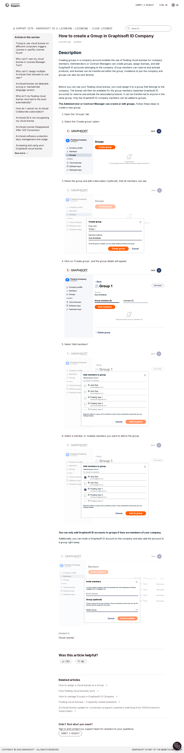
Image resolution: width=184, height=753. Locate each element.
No (82, 661)
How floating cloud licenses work (77, 690)
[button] (177, 746)
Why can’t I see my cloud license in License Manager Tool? (30, 62)
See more (20, 153)
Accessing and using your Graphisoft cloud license (30, 147)
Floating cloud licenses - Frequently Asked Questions (88, 702)
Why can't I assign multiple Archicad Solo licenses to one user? (32, 74)
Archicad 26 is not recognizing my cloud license (32, 119)
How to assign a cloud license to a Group (81, 685)
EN (177, 5)
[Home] (12, 5)
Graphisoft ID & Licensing (54, 28)
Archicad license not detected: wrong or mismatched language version (32, 86)
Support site (24, 28)
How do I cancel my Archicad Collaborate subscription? (32, 110)
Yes (67, 661)
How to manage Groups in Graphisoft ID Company (86, 696)
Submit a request (145, 5)
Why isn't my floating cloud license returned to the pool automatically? (31, 99)
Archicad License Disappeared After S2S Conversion (32, 128)
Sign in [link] (163, 5)
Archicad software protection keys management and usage (32, 138)
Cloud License (66, 637)
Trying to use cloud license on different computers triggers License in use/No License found (32, 48)
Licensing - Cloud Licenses (93, 28)
